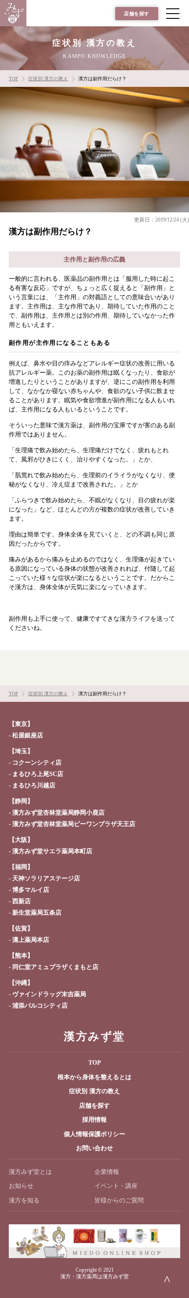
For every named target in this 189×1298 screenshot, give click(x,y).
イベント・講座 (116, 1186)
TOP (94, 1062)
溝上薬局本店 (30, 940)
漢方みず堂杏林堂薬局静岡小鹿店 (58, 812)
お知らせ (21, 1186)
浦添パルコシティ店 (40, 1005)
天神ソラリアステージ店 (46, 878)
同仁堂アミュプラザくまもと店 (55, 967)
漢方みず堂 (94, 1036)
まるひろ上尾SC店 (37, 774)
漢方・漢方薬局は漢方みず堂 (94, 1276)
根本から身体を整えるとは (94, 1077)
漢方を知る (24, 1200)
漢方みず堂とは (30, 1172)
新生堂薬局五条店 (37, 912)
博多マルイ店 (30, 890)
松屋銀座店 (27, 735)
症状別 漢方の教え (94, 1091)
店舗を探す (136, 13)
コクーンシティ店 (37, 762)
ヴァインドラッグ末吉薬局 (49, 994)
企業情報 (106, 1172)
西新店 (21, 901)
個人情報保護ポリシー (94, 1134)
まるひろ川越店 (33, 785)
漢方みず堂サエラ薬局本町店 (52, 851)
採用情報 (94, 1119)
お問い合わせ (94, 1148)
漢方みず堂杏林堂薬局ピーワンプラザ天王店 (73, 824)
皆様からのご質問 (119, 1200)
